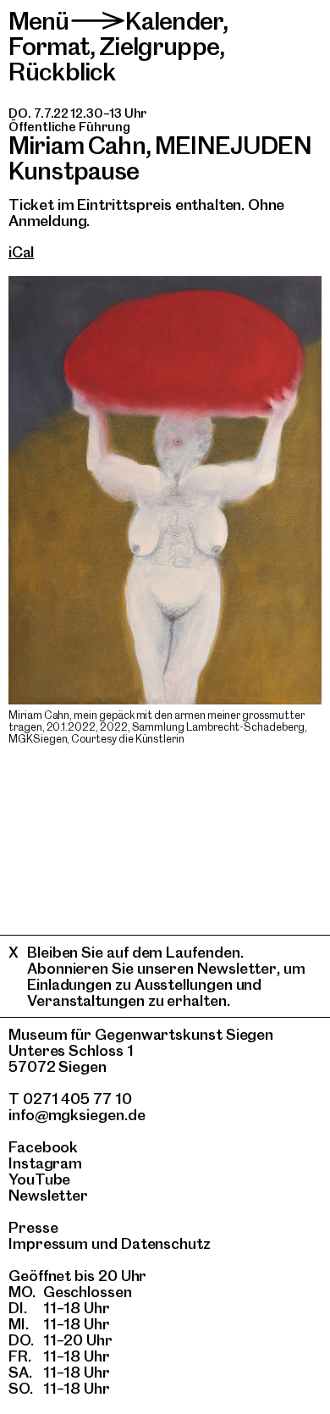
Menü (38, 21)
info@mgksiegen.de (77, 1115)
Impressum (48, 1243)
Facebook (43, 1147)
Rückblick (61, 71)
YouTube (39, 1179)
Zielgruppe (159, 46)
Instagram (45, 1163)
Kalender (174, 21)
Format (49, 46)
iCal (21, 252)
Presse (33, 1227)
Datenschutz (166, 1243)
